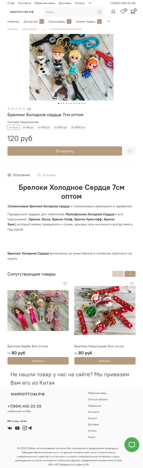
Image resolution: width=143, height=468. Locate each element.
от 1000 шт (78, 127)
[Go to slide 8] (76, 103)
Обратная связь (44, 3)
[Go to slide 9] (79, 103)
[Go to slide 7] (74, 103)
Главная (12, 29)
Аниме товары (85, 21)
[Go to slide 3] (63, 103)
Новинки (13, 21)
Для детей (31, 21)
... (43, 29)
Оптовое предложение (23, 122)
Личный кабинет (98, 399)
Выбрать (38, 361)
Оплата (79, 3)
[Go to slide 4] (66, 103)
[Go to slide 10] (81, 103)
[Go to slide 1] (58, 103)
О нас (11, 3)
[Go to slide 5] (68, 103)
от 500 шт (61, 127)
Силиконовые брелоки (66, 29)
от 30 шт (28, 127)
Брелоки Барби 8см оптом (27, 346)
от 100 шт (44, 127)
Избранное (94, 405)
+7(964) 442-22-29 (123, 3)
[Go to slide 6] (71, 103)
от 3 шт (13, 127)
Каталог (92, 418)
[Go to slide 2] (61, 103)
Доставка (65, 3)
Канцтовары (57, 21)
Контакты (24, 3)
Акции (91, 437)
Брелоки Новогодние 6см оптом (99, 346)
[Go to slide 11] (84, 103)
